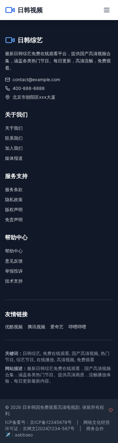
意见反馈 (14, 260)
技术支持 (14, 281)
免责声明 (14, 219)
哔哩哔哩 (77, 326)
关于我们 (14, 128)
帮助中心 (14, 250)
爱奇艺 (57, 326)
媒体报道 (14, 158)
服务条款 (14, 189)
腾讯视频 (36, 326)
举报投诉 (14, 271)
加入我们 (14, 148)
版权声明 (14, 209)
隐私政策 (14, 199)
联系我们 (14, 138)
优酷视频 (14, 326)
